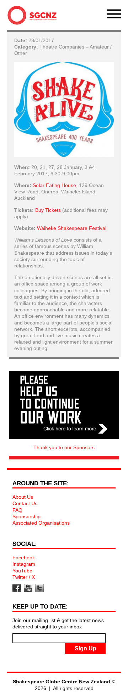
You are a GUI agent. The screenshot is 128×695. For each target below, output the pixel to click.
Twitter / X (23, 577)
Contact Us (24, 503)
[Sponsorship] (64, 405)
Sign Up (85, 648)
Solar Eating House (54, 185)
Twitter (39, 588)
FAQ (17, 510)
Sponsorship (26, 516)
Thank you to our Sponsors (64, 447)
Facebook (23, 557)
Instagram (23, 564)
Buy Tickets (48, 210)
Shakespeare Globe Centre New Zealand (33, 17)
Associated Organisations (41, 523)
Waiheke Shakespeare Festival (71, 228)
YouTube (22, 570)
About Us (22, 497)
